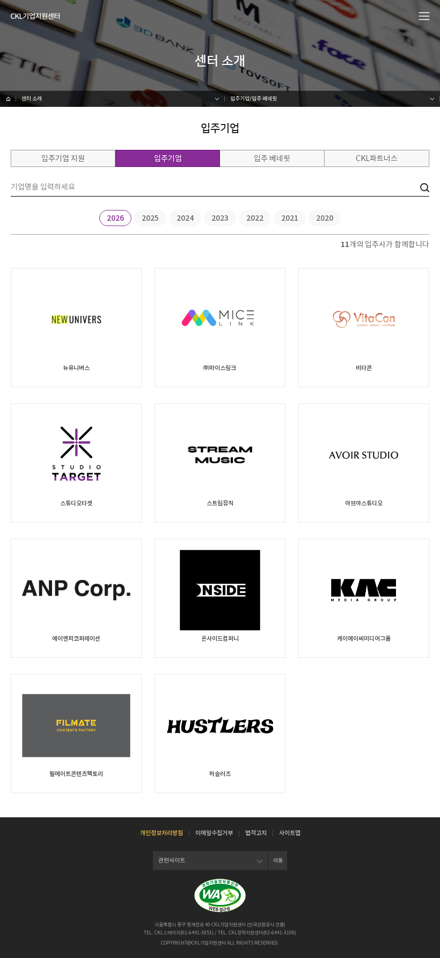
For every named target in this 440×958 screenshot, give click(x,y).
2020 (324, 218)
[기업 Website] (76, 367)
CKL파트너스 (377, 158)
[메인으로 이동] (35, 16)
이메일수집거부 (214, 833)
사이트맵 (289, 833)
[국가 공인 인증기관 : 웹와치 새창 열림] (220, 895)
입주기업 (168, 158)
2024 (185, 218)
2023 (220, 218)
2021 (289, 218)
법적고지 (256, 833)
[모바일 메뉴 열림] (424, 15)
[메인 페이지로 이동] (8, 99)
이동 (278, 860)
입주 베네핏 (272, 158)
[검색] (424, 187)
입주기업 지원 (63, 158)
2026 (115, 218)
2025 (150, 218)
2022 (254, 218)
